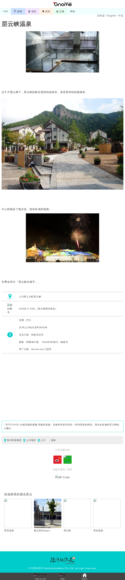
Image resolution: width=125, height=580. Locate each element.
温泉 (53, 440)
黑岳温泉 (9, 530)
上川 (43, 440)
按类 (47, 11)
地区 (33, 11)
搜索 (19, 11)
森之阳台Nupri (42, 530)
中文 (120, 15)
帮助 (72, 11)
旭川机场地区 (14, 440)
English (111, 15)
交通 (61, 11)
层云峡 (67, 530)
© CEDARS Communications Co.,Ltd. (51, 568)
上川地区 (31, 440)
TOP (5, 11)
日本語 (101, 15)
